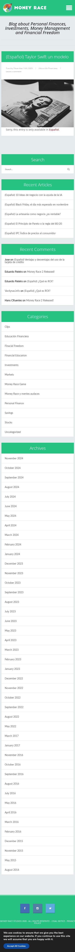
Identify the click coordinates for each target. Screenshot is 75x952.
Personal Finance (14, 403)
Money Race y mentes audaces (22, 394)
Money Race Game (15, 384)
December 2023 (14, 564)
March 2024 (12, 535)
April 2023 (10, 640)
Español (54, 129)
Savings (9, 413)
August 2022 (12, 717)
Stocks (8, 422)
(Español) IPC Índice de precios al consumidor (30, 233)
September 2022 (14, 707)
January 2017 (12, 745)
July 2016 (10, 793)
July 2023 (10, 611)
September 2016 (14, 774)
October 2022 (13, 698)
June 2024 (11, 506)
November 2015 (14, 851)
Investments (11, 365)
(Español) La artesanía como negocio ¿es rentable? (33, 214)
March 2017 (12, 736)
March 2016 (12, 822)
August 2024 (12, 487)
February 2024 (13, 544)
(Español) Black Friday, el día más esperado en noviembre (36, 204)
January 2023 (12, 669)
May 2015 (10, 860)
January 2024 (12, 554)
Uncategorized (13, 432)
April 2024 (10, 525)
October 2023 (13, 583)
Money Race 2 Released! (41, 272)
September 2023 (14, 592)
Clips (7, 327)
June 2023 (11, 621)
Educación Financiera (17, 336)
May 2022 (10, 726)
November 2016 (14, 755)
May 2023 (10, 631)
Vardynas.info (12, 291)
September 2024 (14, 477)
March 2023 (12, 650)
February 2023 (13, 659)
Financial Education (16, 355)
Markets (9, 375)
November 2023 (14, 573)
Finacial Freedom (14, 346)
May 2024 (10, 516)
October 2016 (13, 765)
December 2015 (14, 841)
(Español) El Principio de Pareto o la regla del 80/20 (33, 224)
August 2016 (12, 784)
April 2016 (10, 812)
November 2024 (14, 458)
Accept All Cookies (16, 946)
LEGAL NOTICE (58, 921)
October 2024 (13, 468)
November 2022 (14, 688)
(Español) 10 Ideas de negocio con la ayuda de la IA (33, 195)
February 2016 (13, 831)
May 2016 (10, 803)
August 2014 (12, 870)
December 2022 (14, 678)
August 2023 (12, 602)
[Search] (68, 169)
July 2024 (10, 497)
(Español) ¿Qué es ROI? (40, 281)
